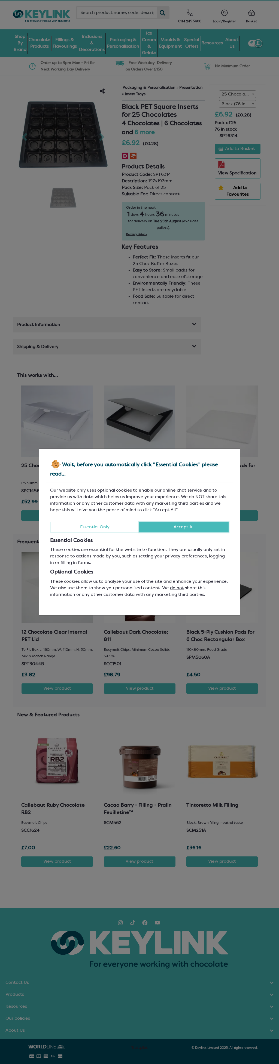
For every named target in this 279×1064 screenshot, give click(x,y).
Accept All (184, 527)
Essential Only (95, 527)
